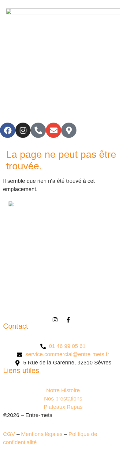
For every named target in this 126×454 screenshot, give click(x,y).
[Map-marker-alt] (68, 130)
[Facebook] (7, 130)
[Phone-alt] (38, 130)
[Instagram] (23, 130)
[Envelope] (53, 130)
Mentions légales (41, 434)
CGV (9, 434)
